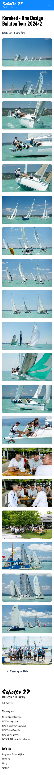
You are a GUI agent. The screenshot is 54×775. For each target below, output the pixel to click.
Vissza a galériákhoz (19, 671)
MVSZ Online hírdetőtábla (11, 730)
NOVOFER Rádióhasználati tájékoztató (15, 739)
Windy (4, 763)
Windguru (6, 758)
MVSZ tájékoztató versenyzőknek (14, 726)
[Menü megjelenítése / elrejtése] (49, 5)
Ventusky (5, 767)
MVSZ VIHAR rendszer (10, 734)
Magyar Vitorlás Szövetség (12, 717)
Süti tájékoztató (7, 703)
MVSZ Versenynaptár (10, 721)
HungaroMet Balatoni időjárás (13, 754)
